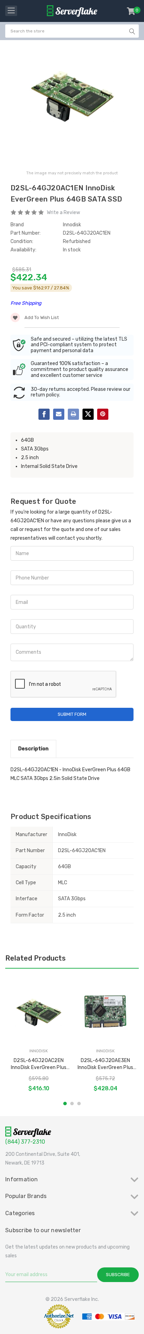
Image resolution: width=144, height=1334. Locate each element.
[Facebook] (44, 414)
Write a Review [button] (63, 212)
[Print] (73, 414)
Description (33, 748)
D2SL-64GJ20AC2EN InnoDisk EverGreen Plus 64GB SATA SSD (39, 1064)
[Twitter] (88, 414)
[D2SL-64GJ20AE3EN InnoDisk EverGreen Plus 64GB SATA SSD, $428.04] (105, 1012)
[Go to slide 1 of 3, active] (65, 1103)
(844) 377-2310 (25, 1141)
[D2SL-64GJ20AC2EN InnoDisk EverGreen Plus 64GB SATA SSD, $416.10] (38, 1012)
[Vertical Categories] (11, 11)
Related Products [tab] (35, 958)
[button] (22, 1316)
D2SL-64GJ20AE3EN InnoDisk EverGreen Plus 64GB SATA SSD (106, 1064)
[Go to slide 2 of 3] (72, 1103)
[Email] (58, 414)
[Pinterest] (102, 414)
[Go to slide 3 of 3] (79, 1103)
